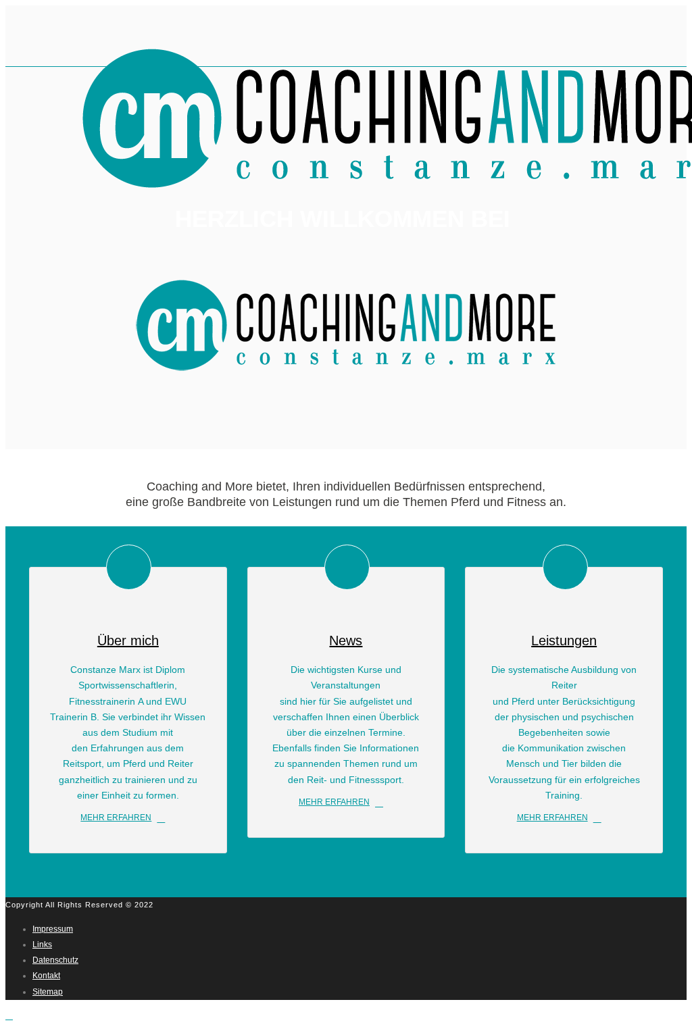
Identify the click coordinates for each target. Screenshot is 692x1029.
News (345, 640)
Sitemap (47, 992)
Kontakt (46, 975)
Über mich (128, 640)
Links (42, 944)
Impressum (52, 929)
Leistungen (564, 640)
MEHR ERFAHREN (115, 817)
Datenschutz (55, 960)
